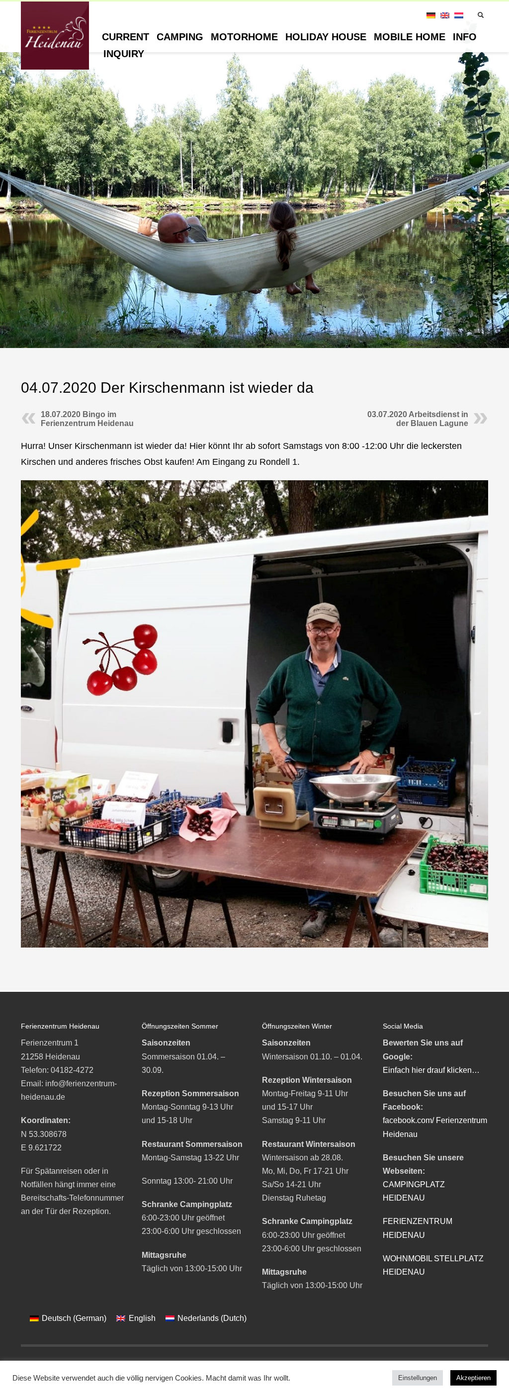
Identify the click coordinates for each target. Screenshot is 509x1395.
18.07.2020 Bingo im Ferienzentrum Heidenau (87, 419)
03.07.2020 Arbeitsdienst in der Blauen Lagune (417, 419)
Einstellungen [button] (417, 1378)
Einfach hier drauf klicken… (431, 1070)
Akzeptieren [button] (473, 1378)
